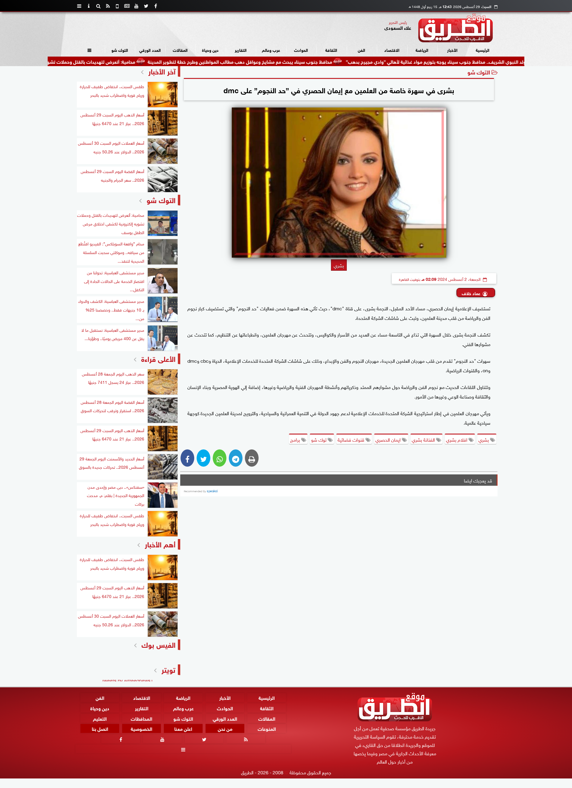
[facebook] (155, 6)
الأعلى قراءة (158, 358)
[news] (127, 6)
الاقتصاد (392, 49)
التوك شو (119, 49)
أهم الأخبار (160, 543)
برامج (295, 439)
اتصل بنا (100, 728)
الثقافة (331, 49)
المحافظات (141, 718)
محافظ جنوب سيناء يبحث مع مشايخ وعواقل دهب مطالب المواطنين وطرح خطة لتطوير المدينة (270, 61)
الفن (361, 49)
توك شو (319, 439)
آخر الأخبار (161, 70)
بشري (484, 439)
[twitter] (146, 6)
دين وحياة (210, 49)
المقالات (180, 49)
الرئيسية (482, 49)
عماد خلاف (471, 293)
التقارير (241, 49)
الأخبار (452, 49)
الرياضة (422, 49)
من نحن (225, 728)
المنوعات (267, 728)
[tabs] (79, 6)
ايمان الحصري (388, 439)
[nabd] (117, 6)
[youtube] (136, 6)
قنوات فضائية (352, 439)
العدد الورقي (150, 49)
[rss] (108, 6)
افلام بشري (457, 439)
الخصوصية (141, 728)
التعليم (100, 718)
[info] (89, 6)
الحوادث (301, 49)
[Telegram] (236, 458)
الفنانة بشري (424, 439)
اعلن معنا (183, 728)
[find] (98, 6)
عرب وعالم (271, 49)
